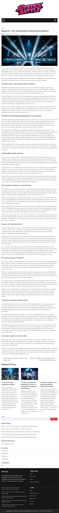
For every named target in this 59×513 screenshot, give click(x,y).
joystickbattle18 (6, 34)
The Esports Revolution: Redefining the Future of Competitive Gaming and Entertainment (16, 383)
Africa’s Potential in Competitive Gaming (5, 379)
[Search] (55, 20)
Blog (3, 28)
